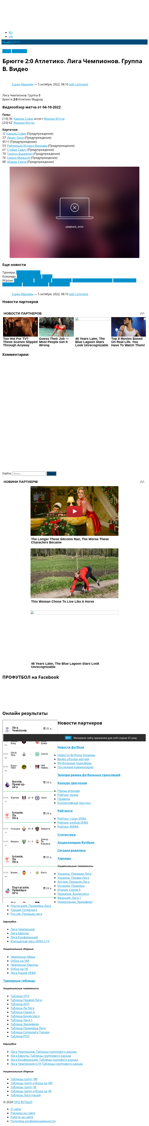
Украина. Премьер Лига (74, 874)
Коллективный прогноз (74, 803)
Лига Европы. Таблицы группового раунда (41, 1056)
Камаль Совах (23, 119)
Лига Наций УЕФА (23, 973)
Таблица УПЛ (20, 996)
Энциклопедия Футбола (76, 842)
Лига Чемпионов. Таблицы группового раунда (43, 1052)
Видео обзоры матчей (73, 759)
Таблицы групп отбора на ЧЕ (31, 1091)
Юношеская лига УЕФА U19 (30, 941)
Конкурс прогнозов (72, 783)
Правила (64, 799)
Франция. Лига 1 (69, 898)
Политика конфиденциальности (33, 1121)
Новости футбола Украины (76, 755)
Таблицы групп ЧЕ (23, 1087)
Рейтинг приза (68, 795)
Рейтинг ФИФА (68, 827)
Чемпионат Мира (23, 957)
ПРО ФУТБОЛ (23, 1102)
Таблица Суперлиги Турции (30, 1032)
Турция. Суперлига (24, 910)
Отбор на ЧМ (20, 961)
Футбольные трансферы (75, 763)
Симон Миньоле (18, 158)
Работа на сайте (22, 1117)
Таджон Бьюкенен (20, 154)
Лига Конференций (24, 937)
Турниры (64, 858)
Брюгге (47, 276)
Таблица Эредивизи (25, 1024)
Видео (6, 51)
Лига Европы (20, 933)
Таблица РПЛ (20, 1036)
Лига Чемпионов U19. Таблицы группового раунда (47, 1064)
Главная (14, 41)
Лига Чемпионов (28, 272)
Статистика (67, 835)
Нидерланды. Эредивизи (75, 902)
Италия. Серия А (69, 890)
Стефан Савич (17, 150)
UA (11, 37)
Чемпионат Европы (24, 965)
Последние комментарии (75, 767)
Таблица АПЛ (20, 1004)
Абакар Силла (17, 162)
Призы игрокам (69, 791)
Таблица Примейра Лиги (28, 1028)
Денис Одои (15, 138)
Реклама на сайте (23, 1113)
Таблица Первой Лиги (26, 1000)
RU (11, 32)
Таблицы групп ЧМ (24, 1079)
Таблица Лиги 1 (22, 1020)
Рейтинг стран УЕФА (72, 819)
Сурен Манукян (22, 84)
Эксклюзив (19, 51)
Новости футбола (71, 747)
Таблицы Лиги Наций (26, 1095)
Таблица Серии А (23, 1012)
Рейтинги (65, 811)
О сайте (16, 1109)
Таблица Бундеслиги (25, 1016)
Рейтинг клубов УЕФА (73, 823)
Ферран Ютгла (54, 119)
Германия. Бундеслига (73, 894)
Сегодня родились (72, 850)
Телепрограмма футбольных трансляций (89, 775)
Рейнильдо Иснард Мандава (27, 146)
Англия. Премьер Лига (73, 882)
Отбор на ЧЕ (19, 969)
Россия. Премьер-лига (26, 914)
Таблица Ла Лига (22, 1008)
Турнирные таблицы (19, 981)
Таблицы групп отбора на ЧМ (31, 1083)
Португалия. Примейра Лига (31, 906)
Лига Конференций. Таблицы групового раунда (44, 1060)
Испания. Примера (71, 886)
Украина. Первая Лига (73, 878)
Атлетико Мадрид (29, 276)
